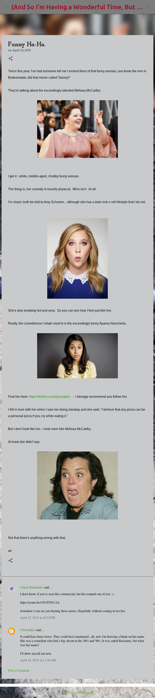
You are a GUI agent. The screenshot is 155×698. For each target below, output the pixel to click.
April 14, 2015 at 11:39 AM (38, 660)
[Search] (149, 7)
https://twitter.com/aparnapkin (49, 396)
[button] (10, 59)
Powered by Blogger (79, 692)
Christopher (27, 630)
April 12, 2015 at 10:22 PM (37, 617)
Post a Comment (18, 670)
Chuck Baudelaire (31, 587)
